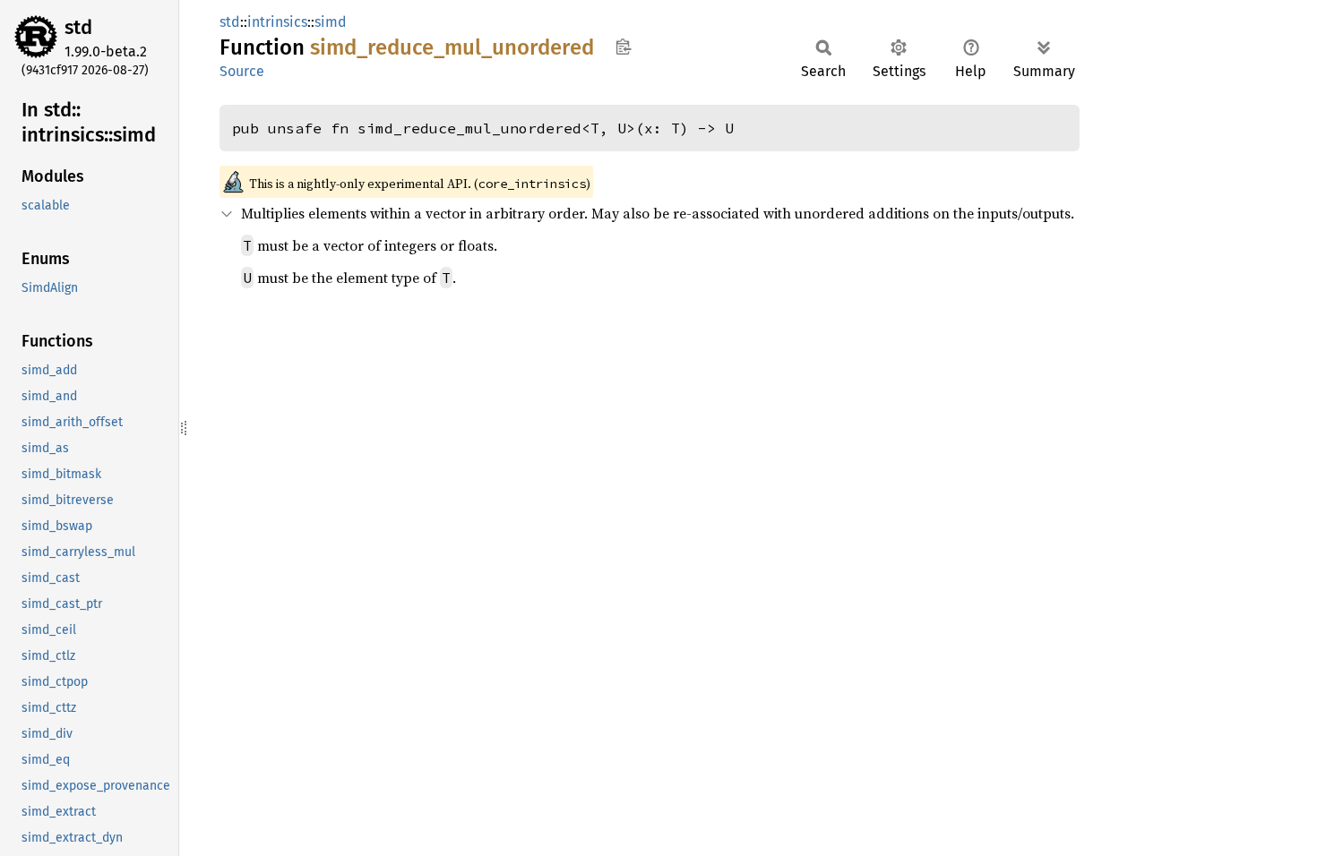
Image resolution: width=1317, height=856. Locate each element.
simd (330, 21)
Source (242, 71)
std (78, 27)
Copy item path (623, 46)
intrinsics (277, 21)
